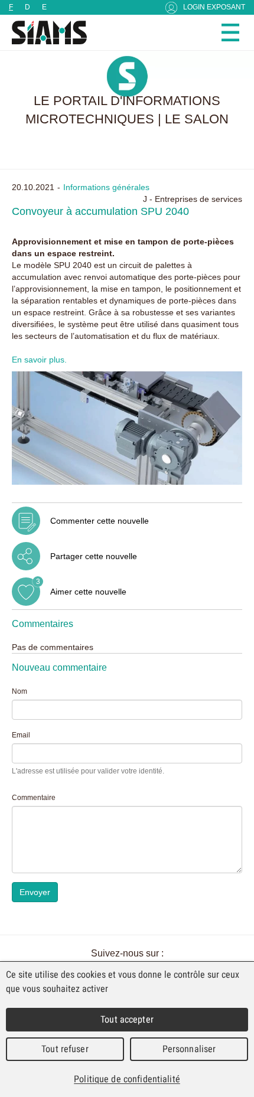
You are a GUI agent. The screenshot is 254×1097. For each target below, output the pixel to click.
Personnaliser (189, 1048)
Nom (19, 691)
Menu (230, 32)
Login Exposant (214, 7)
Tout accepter (127, 1019)
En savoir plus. (39, 359)
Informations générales (106, 187)
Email (21, 735)
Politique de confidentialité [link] (127, 1079)
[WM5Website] (44, 32)
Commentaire (34, 798)
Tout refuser (65, 1048)
